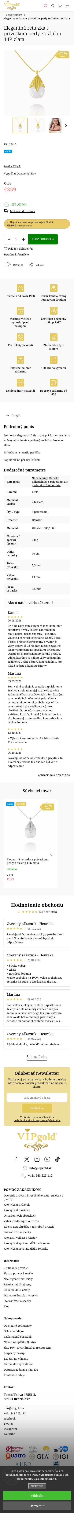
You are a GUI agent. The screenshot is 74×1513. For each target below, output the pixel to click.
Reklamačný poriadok (17, 1336)
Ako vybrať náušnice (17, 1210)
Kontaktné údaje (14, 1375)
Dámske (37, 520)
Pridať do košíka (43, 239)
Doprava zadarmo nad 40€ (21, 1369)
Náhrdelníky (40, 478)
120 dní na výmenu (16, 1358)
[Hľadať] (53, 6)
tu (54, 1478)
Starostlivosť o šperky (17, 1232)
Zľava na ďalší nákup (17, 1290)
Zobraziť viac (37, 1056)
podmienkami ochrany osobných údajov (37, 1120)
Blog (6, 1306)
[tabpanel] (30, 843)
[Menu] (67, 5)
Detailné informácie (16, 254)
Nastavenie (37, 1486)
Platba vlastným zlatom (18, 1364)
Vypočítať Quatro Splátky (20, 173)
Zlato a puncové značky (19, 1273)
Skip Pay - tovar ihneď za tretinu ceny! (28, 1347)
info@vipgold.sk (40, 1168)
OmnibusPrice (24, 226)
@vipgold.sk (57, 1159)
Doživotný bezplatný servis (21, 1295)
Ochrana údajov (14, 1331)
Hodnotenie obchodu (37, 904)
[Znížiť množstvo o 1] (9, 239)
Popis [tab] (15, 415)
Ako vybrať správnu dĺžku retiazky (26, 1248)
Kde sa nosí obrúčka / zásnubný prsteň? (29, 1226)
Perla (35, 492)
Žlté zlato (37, 502)
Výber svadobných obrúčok (21, 1221)
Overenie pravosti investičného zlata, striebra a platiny (33, 1197)
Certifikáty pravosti (16, 1268)
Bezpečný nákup (14, 1353)
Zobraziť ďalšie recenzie (53, 775)
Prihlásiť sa (37, 1108)
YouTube (47, 1159)
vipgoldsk (27, 1159)
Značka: (12, 166)
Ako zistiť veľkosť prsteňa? (20, 1237)
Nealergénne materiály (18, 1279)
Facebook (16, 1159)
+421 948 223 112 (40, 1176)
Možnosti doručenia (22, 211)
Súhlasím (37, 1495)
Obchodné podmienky (18, 1325)
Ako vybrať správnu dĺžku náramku (27, 1243)
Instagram (37, 1159)
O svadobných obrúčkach (20, 1215)
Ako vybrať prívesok (17, 1204)
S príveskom (39, 512)
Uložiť (15, 277)
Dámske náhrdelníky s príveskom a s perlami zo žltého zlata (50, 481)
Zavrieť (61, 274)
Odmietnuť (37, 1506)
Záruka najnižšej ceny (17, 1284)
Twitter (8, 1423)
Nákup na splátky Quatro (20, 1342)
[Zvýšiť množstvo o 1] (23, 239)
